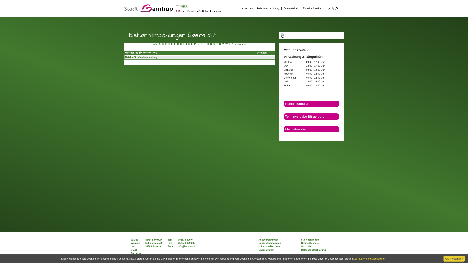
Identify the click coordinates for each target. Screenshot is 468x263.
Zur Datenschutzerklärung (369, 258)
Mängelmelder (295, 129)
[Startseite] (148, 11)
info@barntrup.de (187, 246)
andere (242, 44)
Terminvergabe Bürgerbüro (304, 116)
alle (155, 44)
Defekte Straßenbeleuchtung (141, 57)
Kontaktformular (296, 103)
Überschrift (131, 53)
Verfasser (262, 53)
